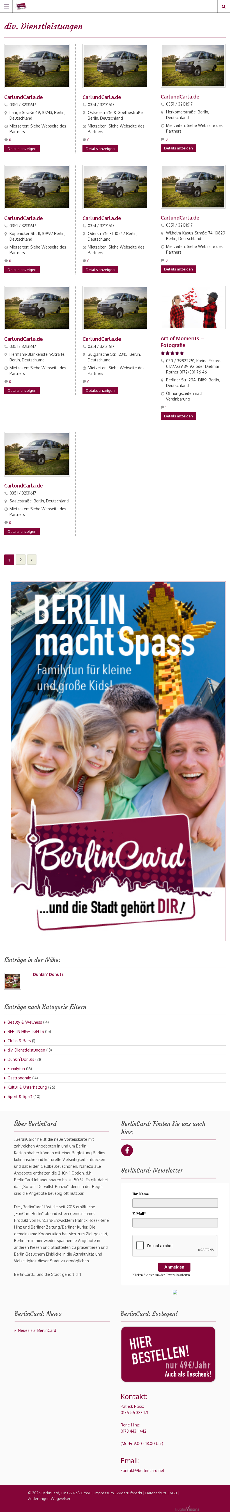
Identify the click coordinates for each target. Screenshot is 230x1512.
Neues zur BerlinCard (37, 1330)
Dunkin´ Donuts (48, 974)
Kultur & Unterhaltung (27, 1087)
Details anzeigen (22, 148)
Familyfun (16, 1068)
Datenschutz (156, 1493)
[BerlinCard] (109, 6)
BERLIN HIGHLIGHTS (26, 1031)
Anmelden (174, 1267)
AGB (173, 1493)
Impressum (104, 1493)
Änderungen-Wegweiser (49, 1498)
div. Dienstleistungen (26, 1050)
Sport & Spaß (20, 1096)
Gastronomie (19, 1077)
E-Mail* (139, 1214)
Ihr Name (140, 1194)
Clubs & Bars (19, 1040)
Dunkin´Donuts (21, 1059)
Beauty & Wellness (25, 1022)
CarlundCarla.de (23, 97)
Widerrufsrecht (129, 1493)
